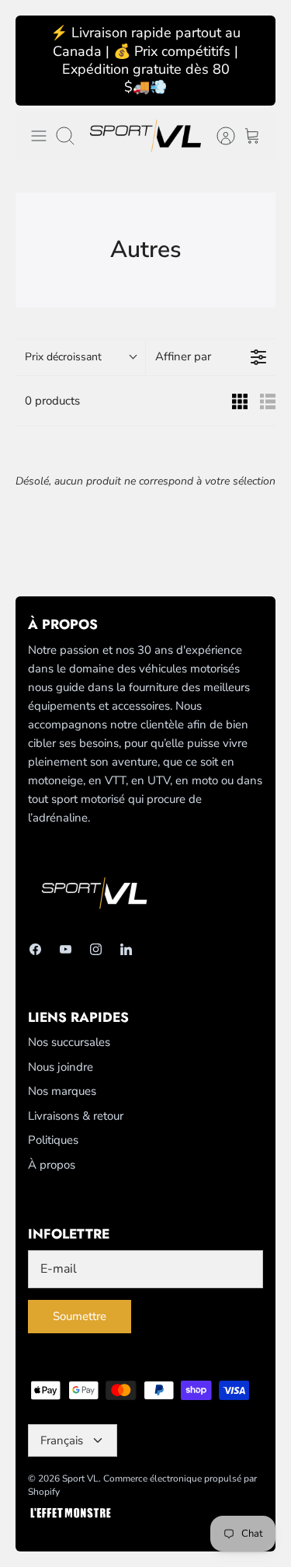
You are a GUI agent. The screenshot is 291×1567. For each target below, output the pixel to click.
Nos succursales (69, 1042)
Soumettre (79, 1316)
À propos (51, 1165)
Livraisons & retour (75, 1116)
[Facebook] (35, 949)
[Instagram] (96, 949)
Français (61, 1440)
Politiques (53, 1140)
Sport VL (80, 1478)
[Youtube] (65, 949)
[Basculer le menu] (39, 136)
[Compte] (218, 136)
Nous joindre (60, 1067)
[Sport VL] (145, 136)
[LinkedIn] (126, 949)
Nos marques (62, 1091)
